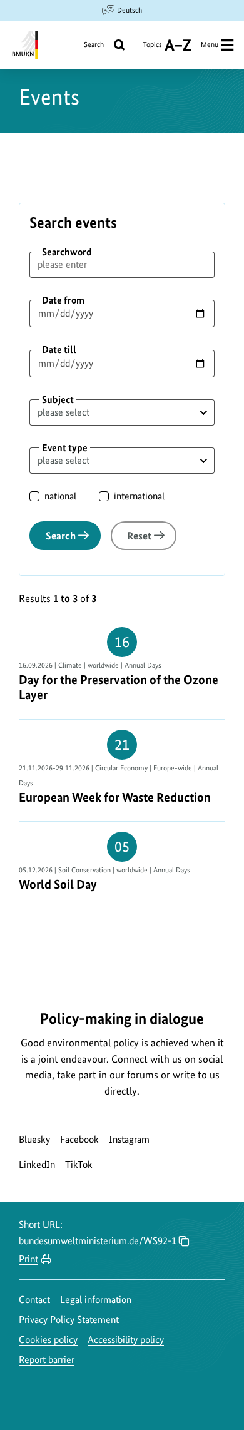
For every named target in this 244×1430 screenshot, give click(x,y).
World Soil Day (58, 884)
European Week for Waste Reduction (115, 797)
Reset (139, 535)
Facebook (79, 1139)
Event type (65, 448)
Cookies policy (48, 1340)
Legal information (95, 1299)
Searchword (67, 252)
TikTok (79, 1164)
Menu (209, 44)
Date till (59, 349)
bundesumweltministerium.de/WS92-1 (97, 1241)
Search (94, 44)
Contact (34, 1299)
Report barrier (46, 1360)
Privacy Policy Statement (69, 1319)
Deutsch (129, 10)
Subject (58, 400)
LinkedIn (37, 1164)
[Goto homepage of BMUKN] (24, 45)
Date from (63, 300)
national (60, 496)
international (139, 496)
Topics (152, 49)
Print (28, 1259)
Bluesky (34, 1139)
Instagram (129, 1139)
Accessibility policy (126, 1340)
